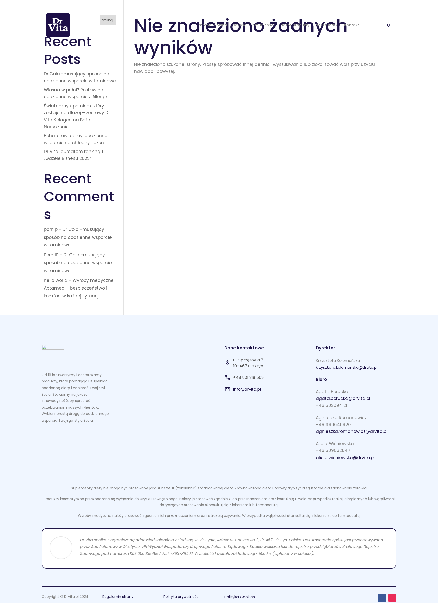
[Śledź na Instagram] (392, 598)
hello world (55, 280)
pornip (51, 229)
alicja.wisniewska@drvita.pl (345, 458)
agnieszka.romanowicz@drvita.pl (351, 431)
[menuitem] (213, 25)
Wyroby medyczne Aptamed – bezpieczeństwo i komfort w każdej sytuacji (79, 288)
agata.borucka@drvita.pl (343, 398)
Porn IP (51, 255)
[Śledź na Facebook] (382, 598)
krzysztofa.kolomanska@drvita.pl (346, 367)
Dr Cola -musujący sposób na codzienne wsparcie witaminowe (78, 237)
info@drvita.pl (247, 389)
